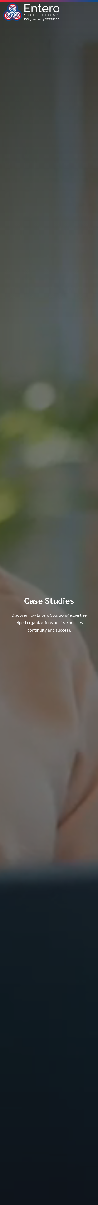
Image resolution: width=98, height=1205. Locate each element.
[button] (91, 12)
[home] (31, 11)
